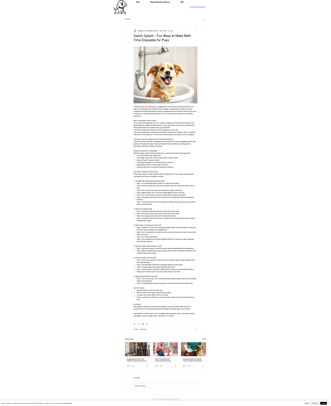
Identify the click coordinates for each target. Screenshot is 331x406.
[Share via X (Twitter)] (138, 324)
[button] (197, 7)
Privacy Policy (68, 403)
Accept (323, 403)
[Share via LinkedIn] (143, 324)
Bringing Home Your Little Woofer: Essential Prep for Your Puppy (137, 360)
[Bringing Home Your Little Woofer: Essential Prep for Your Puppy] (137, 349)
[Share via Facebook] (134, 324)
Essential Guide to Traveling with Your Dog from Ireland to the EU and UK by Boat (192, 360)
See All (204, 339)
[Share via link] (147, 324)
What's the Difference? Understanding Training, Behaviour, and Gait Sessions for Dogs (164, 360)
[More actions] (196, 31)
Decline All (315, 403)
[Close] (329, 403)
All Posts (127, 19)
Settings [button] (307, 403)
